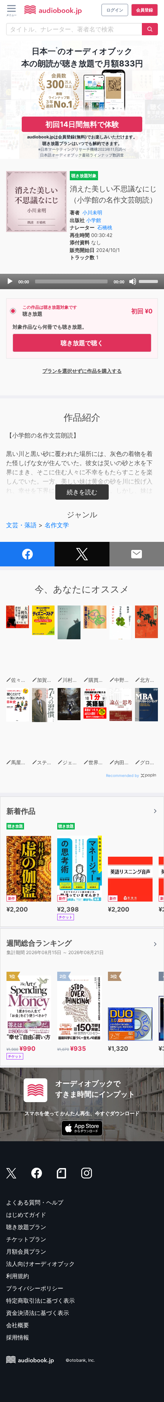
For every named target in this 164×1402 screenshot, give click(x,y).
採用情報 (17, 1337)
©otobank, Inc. (80, 1360)
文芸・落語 (21, 525)
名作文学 (57, 525)
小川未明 (92, 212)
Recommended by (122, 775)
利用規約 (17, 1276)
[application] (82, 281)
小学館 (93, 220)
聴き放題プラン (26, 1227)
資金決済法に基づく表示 (37, 1312)
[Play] (10, 281)
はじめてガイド (26, 1214)
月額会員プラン (26, 1251)
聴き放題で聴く (82, 343)
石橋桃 (104, 227)
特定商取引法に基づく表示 (40, 1300)
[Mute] (133, 281)
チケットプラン (26, 1239)
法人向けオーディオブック (40, 1263)
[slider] (149, 281)
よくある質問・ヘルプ (34, 1202)
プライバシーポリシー (34, 1288)
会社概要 (17, 1325)
